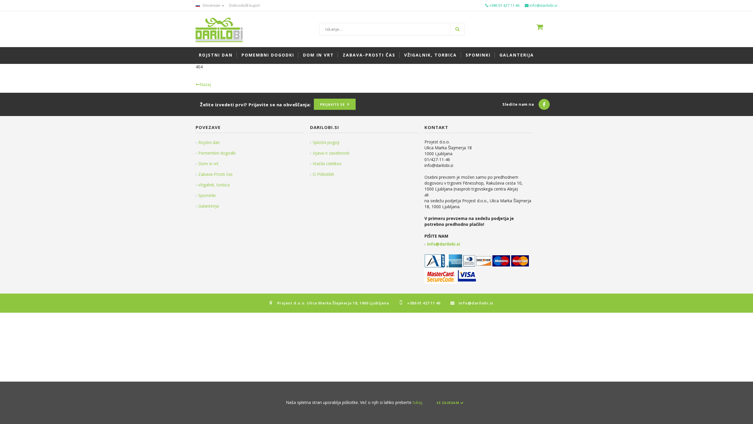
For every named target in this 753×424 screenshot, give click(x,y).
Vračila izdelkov (327, 163)
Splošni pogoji (326, 142)
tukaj (417, 402)
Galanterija (208, 206)
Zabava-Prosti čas (215, 174)
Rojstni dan (209, 142)
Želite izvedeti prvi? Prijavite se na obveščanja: (255, 104)
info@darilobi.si (443, 244)
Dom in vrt (208, 163)
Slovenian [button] (211, 5)
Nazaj (205, 84)
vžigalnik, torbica (214, 185)
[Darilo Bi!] (219, 29)
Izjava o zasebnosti (331, 153)
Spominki (207, 195)
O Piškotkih (323, 174)
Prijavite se (332, 104)
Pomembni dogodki (217, 153)
